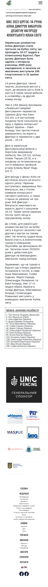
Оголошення (24, 499)
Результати (24, 543)
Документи (24, 501)
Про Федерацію (24, 497)
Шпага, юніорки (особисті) (22, 310)
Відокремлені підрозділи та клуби (24, 506)
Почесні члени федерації (24, 508)
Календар (24, 546)
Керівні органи (24, 504)
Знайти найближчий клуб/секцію (24, 519)
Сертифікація (24, 548)
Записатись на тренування (24, 517)
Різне (24, 531)
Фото (24, 529)
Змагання (24, 526)
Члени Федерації (24, 510)
